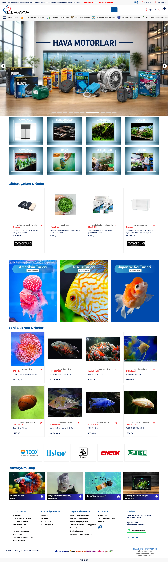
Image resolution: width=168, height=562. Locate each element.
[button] (53, 112)
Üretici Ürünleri (19, 540)
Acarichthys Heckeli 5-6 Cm (61, 428)
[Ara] (114, 9)
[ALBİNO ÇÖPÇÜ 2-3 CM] (141, 402)
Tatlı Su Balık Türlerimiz (34, 17)
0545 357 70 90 (132, 522)
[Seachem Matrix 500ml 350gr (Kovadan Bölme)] (103, 205)
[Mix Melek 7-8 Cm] (141, 349)
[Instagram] (133, 537)
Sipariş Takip (161, 2)
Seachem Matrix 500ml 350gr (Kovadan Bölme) (100, 231)
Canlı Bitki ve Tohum (59, 17)
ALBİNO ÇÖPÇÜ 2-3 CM (135, 428)
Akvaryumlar (12, 17)
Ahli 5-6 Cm (93, 428)
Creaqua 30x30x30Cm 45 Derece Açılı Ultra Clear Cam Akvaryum (139, 231)
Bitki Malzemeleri (81, 17)
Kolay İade (147, 2)
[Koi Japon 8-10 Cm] (103, 349)
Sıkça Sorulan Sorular (106, 518)
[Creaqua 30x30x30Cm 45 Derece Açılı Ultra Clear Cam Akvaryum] (141, 205)
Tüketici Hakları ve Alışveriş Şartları (83, 525)
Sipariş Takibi (46, 521)
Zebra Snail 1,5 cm (20, 428)
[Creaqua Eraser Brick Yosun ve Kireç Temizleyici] (27, 205)
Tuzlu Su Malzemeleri (130, 17)
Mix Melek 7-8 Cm (133, 374)
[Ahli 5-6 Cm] (103, 402)
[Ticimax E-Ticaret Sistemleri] (84, 560)
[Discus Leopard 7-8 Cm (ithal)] (27, 349)
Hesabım (44, 515)
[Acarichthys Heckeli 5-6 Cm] (65, 402)
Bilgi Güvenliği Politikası (79, 518)
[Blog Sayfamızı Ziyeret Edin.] (101, 526)
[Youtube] (137, 537)
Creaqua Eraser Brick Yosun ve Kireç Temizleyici (25, 231)
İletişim (101, 521)
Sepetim (44, 518)
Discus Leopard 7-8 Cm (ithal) (25, 374)
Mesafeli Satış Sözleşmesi (79, 515)
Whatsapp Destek (138, 530)
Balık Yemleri (18, 534)
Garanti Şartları (76, 528)
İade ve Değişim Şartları (79, 521)
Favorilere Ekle (40, 225)
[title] (84, 68)
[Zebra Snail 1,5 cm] (27, 402)
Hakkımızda (102, 515)
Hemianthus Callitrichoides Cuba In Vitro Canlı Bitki (65, 231)
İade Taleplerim (47, 525)
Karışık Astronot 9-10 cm (60, 374)
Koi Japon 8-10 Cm (95, 374)
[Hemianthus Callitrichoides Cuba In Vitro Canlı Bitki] (65, 205)
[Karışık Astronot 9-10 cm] (65, 349)
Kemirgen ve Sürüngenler (156, 17)
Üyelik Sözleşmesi (77, 531)
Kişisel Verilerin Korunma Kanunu (83, 534)
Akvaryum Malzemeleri (105, 17)
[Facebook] (129, 537)
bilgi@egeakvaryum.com (136, 524)
